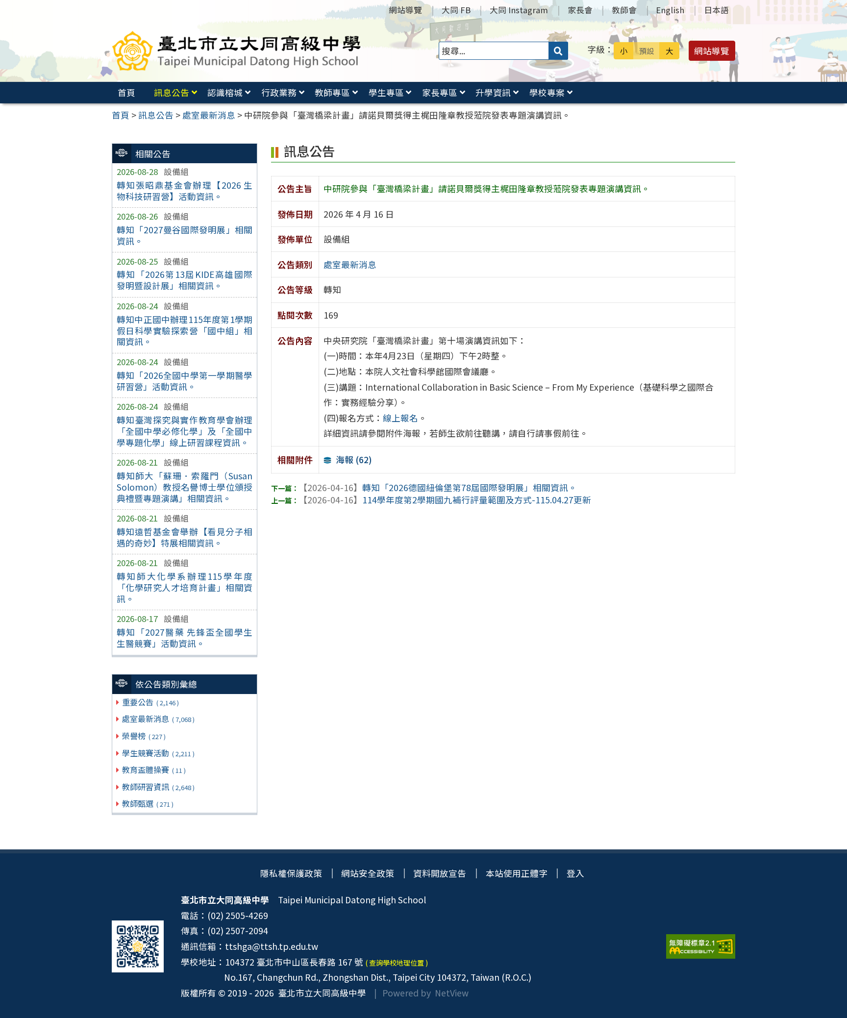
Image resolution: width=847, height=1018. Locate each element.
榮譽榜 (143, 736)
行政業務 (279, 92)
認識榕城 (225, 92)
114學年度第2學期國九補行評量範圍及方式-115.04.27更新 (445, 500)
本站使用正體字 (517, 873)
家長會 (580, 10)
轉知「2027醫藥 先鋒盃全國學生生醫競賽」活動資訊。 (184, 637)
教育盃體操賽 (153, 769)
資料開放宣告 (439, 873)
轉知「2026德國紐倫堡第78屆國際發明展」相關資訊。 (438, 487)
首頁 (126, 92)
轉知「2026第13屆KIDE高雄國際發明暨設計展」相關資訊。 (184, 280)
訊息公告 (171, 92)
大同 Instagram (519, 10)
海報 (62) (354, 459)
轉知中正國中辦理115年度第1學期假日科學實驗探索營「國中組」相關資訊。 (184, 330)
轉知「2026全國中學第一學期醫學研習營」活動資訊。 (184, 381)
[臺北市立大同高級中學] (236, 50)
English (670, 10)
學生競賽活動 (158, 753)
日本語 (716, 10)
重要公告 (150, 702)
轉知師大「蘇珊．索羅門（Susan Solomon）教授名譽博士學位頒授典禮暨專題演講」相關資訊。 (184, 487)
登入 (575, 873)
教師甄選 (147, 803)
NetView (452, 993)
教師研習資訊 (158, 787)
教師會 (624, 10)
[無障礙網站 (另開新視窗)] (700, 946)
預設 (646, 50)
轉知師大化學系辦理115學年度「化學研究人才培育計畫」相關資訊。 (184, 587)
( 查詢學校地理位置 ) (396, 963)
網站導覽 (405, 10)
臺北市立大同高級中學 (320, 993)
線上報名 (400, 418)
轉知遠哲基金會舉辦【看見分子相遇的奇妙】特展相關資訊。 (184, 537)
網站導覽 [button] (711, 51)
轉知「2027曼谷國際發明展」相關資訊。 (184, 235)
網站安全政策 (367, 873)
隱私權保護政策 (291, 873)
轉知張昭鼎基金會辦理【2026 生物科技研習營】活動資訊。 (184, 190)
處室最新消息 (158, 718)
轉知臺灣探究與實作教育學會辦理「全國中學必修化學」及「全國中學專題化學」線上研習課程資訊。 (184, 431)
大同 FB (456, 10)
